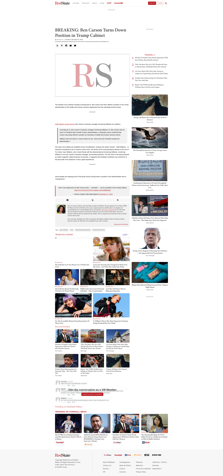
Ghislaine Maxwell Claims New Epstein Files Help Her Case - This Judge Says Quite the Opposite (150, 219)
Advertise (139, 465)
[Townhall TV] (118, 3)
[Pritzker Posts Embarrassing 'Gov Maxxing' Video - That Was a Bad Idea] (66, 360)
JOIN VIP (152, 3)
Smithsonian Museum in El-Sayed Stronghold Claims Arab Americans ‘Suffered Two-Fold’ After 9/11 (150, 185)
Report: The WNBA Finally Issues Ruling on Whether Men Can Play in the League (92, 371)
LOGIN (160, 3)
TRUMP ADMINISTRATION (83, 230)
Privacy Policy (141, 472)
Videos (94, 3)
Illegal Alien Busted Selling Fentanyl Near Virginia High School (150, 286)
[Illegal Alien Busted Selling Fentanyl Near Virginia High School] (150, 272)
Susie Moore (150, 223)
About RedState (109, 462)
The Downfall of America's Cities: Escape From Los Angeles (150, 151)
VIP (104, 472)
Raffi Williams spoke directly (65, 124)
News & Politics (125, 465)
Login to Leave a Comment (92, 394)
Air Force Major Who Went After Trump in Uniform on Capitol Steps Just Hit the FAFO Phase (117, 346)
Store (102, 3)
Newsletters (157, 469)
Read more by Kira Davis (121, 224)
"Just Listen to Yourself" (107, 209)
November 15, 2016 (106, 194)
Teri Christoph (110, 351)
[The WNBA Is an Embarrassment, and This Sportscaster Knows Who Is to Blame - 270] (68, 423)
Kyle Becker (84, 375)
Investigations (124, 462)
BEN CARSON (64, 230)
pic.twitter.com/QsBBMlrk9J (101, 190)
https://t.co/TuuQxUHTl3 (82, 190)
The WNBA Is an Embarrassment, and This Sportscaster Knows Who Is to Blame (68, 437)
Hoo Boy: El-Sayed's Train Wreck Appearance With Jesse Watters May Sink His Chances (65, 346)
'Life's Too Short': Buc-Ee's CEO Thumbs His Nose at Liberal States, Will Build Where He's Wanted (92, 346)
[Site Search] (166, 3)
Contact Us (107, 465)
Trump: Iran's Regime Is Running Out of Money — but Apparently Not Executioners (150, 252)
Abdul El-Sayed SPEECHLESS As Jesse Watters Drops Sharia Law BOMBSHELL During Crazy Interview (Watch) (96, 438)
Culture (122, 469)
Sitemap (155, 465)
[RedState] (62, 3)
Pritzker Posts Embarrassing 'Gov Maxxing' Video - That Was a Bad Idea (66, 371)
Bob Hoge (83, 351)
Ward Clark (109, 373)
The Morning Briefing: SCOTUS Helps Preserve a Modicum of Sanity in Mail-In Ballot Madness (154, 437)
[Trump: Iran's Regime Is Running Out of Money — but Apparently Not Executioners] (150, 238)
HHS (71, 230)
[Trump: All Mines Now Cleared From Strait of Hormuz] (118, 360)
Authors (76, 3)
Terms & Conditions (143, 469)
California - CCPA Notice (160, 462)
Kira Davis (60, 39)
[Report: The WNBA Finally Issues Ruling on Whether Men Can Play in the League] (92, 360)
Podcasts (85, 3)
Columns (122, 472)
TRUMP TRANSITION (99, 230)
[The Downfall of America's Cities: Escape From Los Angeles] (150, 138)
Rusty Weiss (150, 190)
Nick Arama (58, 351)
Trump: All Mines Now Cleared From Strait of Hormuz (116, 370)
